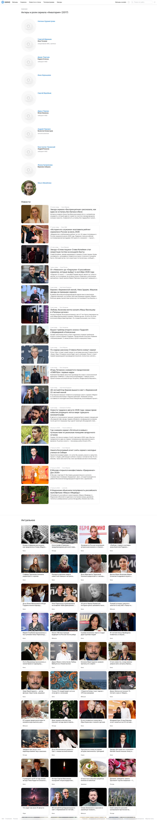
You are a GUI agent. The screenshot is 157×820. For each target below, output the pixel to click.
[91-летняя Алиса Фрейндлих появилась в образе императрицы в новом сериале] (122, 626)
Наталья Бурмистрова (46, 21)
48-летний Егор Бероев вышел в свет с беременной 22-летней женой (73, 391)
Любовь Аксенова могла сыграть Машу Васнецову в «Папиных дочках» (72, 311)
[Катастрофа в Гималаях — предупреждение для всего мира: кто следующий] (64, 539)
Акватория (24, 9)
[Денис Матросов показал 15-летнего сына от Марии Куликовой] (122, 685)
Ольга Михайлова (44, 183)
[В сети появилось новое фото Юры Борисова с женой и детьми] (93, 714)
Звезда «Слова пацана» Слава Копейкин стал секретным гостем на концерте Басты (70, 250)
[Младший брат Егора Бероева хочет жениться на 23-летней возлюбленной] (122, 714)
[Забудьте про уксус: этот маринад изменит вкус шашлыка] (35, 743)
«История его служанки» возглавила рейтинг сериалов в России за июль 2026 (70, 230)
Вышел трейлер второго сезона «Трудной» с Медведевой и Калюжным (69, 331)
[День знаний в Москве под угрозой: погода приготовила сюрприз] (64, 714)
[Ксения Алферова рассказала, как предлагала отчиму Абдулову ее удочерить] (35, 539)
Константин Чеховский (46, 147)
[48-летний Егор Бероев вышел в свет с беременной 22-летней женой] (64, 801)
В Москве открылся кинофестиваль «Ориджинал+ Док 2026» (72, 471)
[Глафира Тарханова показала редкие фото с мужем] (35, 568)
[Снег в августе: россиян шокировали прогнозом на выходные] (122, 801)
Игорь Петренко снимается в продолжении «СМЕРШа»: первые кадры (69, 371)
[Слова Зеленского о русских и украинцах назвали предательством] (93, 801)
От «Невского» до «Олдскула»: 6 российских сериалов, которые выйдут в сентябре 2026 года (72, 271)
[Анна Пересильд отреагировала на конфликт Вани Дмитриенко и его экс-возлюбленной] (64, 597)
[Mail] (2, 2)
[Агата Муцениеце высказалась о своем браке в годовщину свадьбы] (35, 655)
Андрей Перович (44, 129)
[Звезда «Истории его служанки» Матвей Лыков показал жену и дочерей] (122, 743)
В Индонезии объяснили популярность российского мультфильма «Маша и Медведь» (73, 491)
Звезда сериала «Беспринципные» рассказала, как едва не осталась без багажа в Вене (73, 210)
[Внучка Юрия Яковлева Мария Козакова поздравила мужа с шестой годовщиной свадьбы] (122, 568)
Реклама (15, 818)
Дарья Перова (43, 111)
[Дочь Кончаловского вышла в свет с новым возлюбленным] (64, 743)
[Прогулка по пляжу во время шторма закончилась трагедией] (93, 743)
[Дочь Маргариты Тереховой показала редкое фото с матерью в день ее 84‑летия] (93, 568)
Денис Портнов (44, 57)
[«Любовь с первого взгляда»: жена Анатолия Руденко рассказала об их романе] (122, 539)
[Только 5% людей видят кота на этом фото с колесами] (64, 685)
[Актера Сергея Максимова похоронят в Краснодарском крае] (64, 772)
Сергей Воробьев (44, 93)
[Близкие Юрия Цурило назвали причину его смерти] (93, 655)
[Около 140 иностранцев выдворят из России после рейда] (64, 626)
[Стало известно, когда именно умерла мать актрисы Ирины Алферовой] (122, 655)
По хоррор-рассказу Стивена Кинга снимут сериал (73, 350)
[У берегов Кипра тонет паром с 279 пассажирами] (93, 685)
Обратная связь (149, 818)
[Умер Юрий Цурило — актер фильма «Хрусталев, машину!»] (35, 685)
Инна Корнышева (44, 75)
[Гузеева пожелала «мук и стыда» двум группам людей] (93, 626)
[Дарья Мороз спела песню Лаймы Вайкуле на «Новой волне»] (64, 655)
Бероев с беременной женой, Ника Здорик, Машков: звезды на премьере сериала (74, 291)
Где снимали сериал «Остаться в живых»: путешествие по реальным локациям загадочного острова (72, 432)
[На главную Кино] (7, 2)
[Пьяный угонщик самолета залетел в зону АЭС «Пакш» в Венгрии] (122, 597)
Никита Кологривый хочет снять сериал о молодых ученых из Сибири (73, 451)
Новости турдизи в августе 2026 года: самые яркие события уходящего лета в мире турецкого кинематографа (73, 412)
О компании (8, 818)
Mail (3, 818)
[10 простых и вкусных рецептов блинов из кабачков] (93, 772)
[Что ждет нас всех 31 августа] (35, 801)
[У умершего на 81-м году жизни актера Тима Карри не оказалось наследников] (35, 772)
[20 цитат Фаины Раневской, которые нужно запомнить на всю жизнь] (93, 597)
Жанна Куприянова (45, 165)
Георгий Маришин (45, 39)
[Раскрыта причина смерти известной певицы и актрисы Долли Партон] (64, 568)
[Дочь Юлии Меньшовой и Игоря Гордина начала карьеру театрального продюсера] (35, 597)
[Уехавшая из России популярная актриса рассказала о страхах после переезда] (93, 539)
